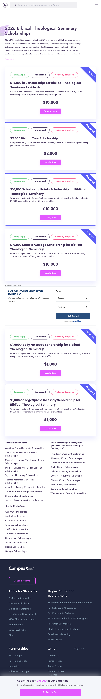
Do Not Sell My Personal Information (56, 674)
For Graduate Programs (60, 624)
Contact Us (54, 656)
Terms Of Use (55, 666)
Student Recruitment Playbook (64, 629)
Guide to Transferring (20, 609)
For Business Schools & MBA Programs (68, 619)
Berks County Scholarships (63, 489)
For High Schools (18, 661)
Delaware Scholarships (16, 543)
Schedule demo (22, 580)
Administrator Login (19, 671)
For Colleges (15, 656)
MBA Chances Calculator (22, 619)
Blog (11, 635)
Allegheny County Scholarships (66, 458)
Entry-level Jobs (17, 630)
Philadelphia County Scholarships (67, 454)
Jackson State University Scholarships (24, 501)
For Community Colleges (61, 613)
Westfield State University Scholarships (24, 448)
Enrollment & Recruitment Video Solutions (70, 603)
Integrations (15, 666)
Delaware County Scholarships (65, 472)
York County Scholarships (63, 485)
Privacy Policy (55, 661)
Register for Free (50, 692)
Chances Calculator (19, 604)
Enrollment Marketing (59, 634)
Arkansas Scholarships (16, 525)
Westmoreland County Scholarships (68, 494)
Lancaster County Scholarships (66, 476)
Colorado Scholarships (16, 534)
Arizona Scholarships (15, 521)
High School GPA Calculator (23, 614)
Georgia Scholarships (15, 551)
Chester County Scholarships (65, 480)
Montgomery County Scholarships (67, 463)
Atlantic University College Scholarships (25, 487)
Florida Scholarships (15, 547)
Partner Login (55, 640)
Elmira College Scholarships (19, 496)
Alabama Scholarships (16, 512)
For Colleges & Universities (62, 608)
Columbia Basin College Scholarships (23, 492)
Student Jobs (16, 625)
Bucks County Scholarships (64, 467)
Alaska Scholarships (15, 516)
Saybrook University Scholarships (21, 475)
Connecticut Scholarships (18, 538)
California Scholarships (16, 530)
